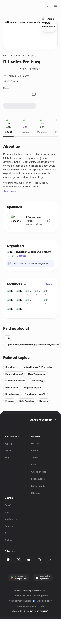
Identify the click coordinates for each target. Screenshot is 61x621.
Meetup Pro (11, 519)
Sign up (9, 443)
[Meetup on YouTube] (28, 559)
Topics (34, 458)
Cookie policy (44, 601)
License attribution (27, 606)
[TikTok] (49, 559)
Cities (34, 465)
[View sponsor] (48, 220)
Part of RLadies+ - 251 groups (18, 55)
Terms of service (22, 596)
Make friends (38, 486)
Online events (38, 472)
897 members (15, 81)
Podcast (9, 540)
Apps (7, 533)
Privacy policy (40, 596)
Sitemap (35, 493)
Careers (9, 526)
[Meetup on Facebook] (8, 559)
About (8, 505)
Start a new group (41, 420)
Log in (8, 451)
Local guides (38, 479)
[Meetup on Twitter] (18, 559)
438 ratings (33, 68)
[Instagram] (39, 559)
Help (7, 458)
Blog (7, 512)
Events (35, 451)
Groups (35, 443)
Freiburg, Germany (18, 76)
